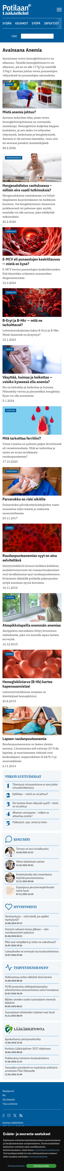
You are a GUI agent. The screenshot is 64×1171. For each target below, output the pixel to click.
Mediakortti (8, 1091)
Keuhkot (21, 23)
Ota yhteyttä (8, 1099)
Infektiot (51, 23)
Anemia (9, 84)
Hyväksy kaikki (41, 1165)
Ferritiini (10, 410)
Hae (14, 36)
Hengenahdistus (13, 157)
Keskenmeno (11, 471)
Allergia (10, 597)
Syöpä (36, 23)
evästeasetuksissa (37, 1156)
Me (4, 1095)
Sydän (6, 23)
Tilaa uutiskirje (9, 1103)
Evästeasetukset (16, 1165)
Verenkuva (11, 231)
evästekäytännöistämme (46, 1150)
